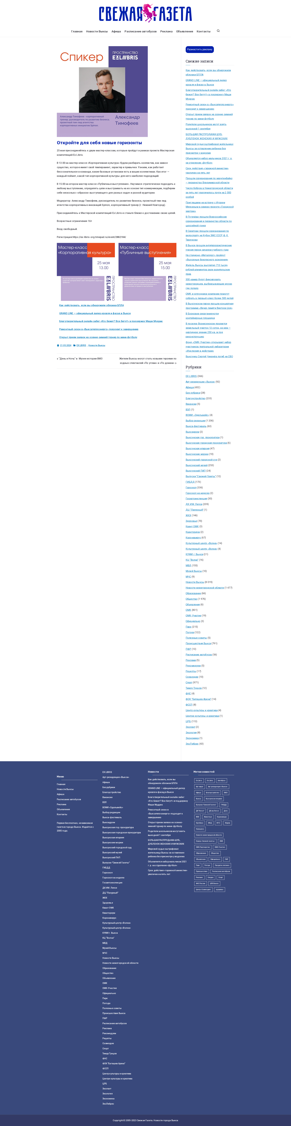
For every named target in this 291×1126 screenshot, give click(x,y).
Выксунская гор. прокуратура (202, 437)
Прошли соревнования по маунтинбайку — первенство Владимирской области (209, 180)
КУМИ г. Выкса (194, 554)
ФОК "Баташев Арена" (198, 699)
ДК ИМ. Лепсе (194, 504)
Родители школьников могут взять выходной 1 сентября (206, 126)
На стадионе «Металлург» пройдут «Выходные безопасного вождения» (207, 257)
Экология (191, 732)
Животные (208, 817)
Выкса (198, 799)
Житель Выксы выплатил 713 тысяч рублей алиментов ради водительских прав (208, 269)
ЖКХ (188, 515)
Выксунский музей (197, 465)
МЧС (188, 576)
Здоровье (191, 521)
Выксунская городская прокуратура (206, 442)
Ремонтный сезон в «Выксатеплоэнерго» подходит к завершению (98, 329)
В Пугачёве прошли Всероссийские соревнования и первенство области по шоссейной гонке (209, 221)
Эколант (190, 727)
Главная (76, 31)
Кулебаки (199, 823)
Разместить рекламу (199, 49)
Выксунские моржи (197, 454)
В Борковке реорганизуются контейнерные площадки (202, 315)
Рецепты (191, 671)
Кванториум (193, 532)
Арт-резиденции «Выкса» (200, 381)
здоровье (219, 889)
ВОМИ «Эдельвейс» (197, 415)
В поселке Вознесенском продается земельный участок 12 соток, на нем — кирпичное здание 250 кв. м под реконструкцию (208, 330)
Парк (189, 626)
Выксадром (192, 431)
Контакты (204, 31)
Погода (190, 632)
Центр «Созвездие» (203, 889)
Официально (193, 621)
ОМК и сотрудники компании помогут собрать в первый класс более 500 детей (209, 296)
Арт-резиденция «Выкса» (218, 786)
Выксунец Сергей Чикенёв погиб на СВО (209, 356)
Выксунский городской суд (201, 459)
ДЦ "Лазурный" (194, 509)
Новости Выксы (97, 31)
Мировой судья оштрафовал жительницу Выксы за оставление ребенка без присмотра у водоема (210, 148)
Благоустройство (195, 398)
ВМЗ (225, 792)
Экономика (192, 738)
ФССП (189, 704)
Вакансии (191, 404)
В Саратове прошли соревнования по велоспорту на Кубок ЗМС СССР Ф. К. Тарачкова (207, 235)
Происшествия (201, 871)
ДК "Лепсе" (200, 811)
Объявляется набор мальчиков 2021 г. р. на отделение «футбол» (209, 160)
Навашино (200, 829)
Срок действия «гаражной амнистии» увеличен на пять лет (207, 170)
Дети (226, 811)
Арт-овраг (199, 786)
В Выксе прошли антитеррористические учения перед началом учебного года (209, 247)
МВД (188, 565)
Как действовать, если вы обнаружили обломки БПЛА (91, 305)
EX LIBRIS (81, 345)
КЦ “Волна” (192, 559)
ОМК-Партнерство (203, 847)
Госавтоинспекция (196, 498)
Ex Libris (199, 780)
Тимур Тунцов (194, 688)
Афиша (116, 31)
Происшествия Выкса (198, 643)
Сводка (211, 877)
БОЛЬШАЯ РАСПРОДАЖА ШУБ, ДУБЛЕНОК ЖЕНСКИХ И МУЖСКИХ (206, 136)
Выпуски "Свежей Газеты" (201, 476)
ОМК (188, 610)
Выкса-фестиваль (196, 426)
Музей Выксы (194, 571)
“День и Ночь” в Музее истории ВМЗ (80, 358)
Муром (227, 823)
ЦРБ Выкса (214, 883)
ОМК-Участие (193, 615)
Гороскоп (191, 487)
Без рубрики (193, 392)
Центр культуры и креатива (202, 710)
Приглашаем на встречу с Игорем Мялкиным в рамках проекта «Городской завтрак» (210, 207)
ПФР (188, 649)
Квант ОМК (192, 526)
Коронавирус (193, 537)
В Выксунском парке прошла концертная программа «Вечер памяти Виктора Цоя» (209, 305)
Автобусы (221, 780)
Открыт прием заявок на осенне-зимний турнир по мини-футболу (98, 337)
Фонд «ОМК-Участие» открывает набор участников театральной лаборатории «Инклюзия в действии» (208, 346)
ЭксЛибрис (192, 743)
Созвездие (192, 676)
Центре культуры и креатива (202, 715)
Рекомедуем (193, 665)
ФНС (188, 693)
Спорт (189, 682)
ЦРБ (188, 721)
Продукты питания (222, 865)
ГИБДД (190, 482)
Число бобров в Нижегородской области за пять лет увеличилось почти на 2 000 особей (209, 192)
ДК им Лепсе (214, 811)
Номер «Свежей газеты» (205, 841)
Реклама (166, 31)
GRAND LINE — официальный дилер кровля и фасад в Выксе (95, 313)
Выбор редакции (195, 420)
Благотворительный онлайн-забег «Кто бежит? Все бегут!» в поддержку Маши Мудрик (111, 321)
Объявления (184, 31)
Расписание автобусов (141, 31)
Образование (193, 593)
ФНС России (200, 883)
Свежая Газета (144, 1120)
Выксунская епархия (197, 448)
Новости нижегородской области (205, 587)
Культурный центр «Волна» (201, 543)
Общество (191, 599)
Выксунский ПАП (196, 470)
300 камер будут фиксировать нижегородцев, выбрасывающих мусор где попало (209, 284)
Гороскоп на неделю (198, 493)
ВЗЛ (188, 409)
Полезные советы (196, 637)
